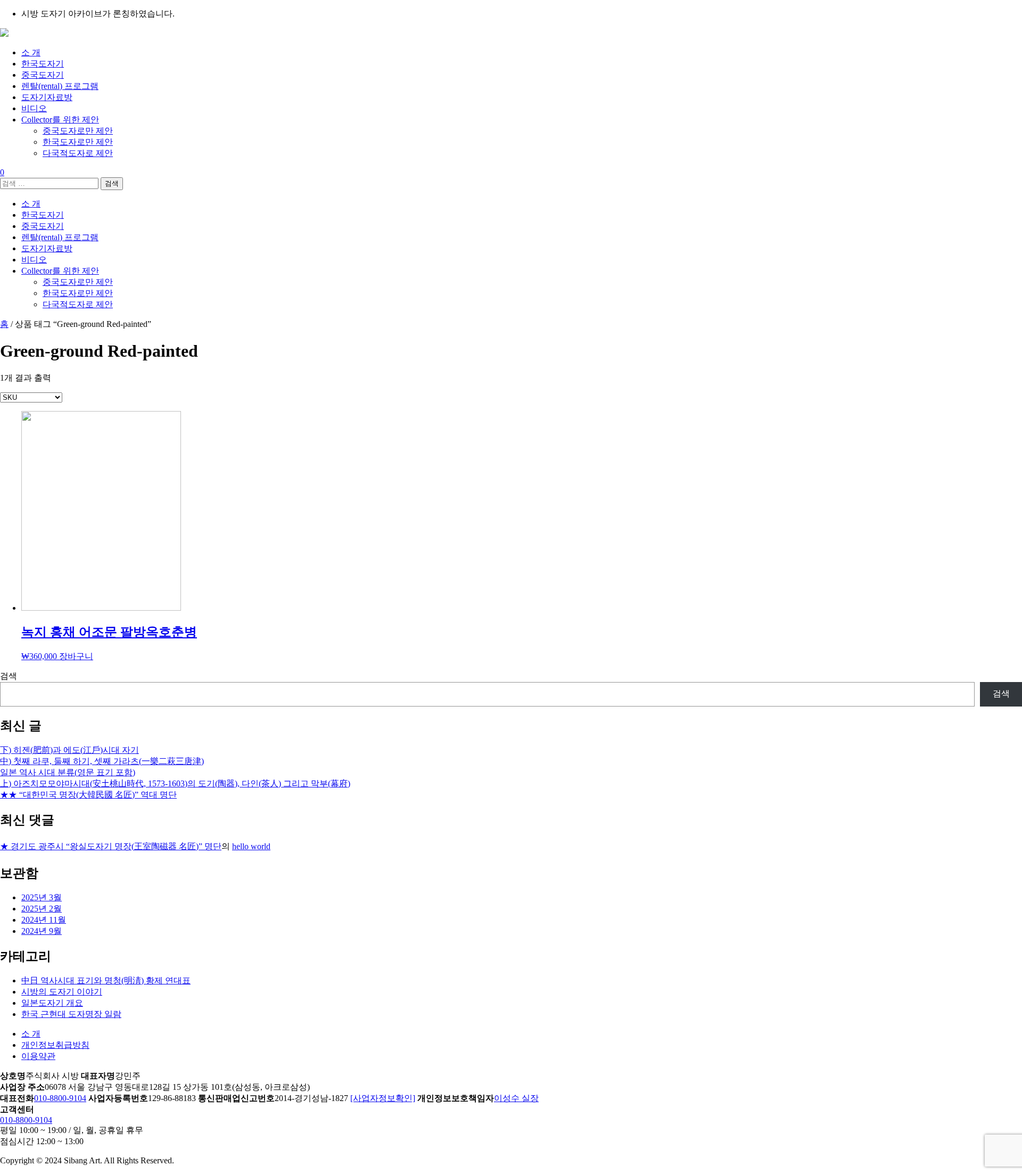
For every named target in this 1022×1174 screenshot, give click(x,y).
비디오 (34, 108)
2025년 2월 (41, 908)
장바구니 (76, 656)
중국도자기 (42, 74)
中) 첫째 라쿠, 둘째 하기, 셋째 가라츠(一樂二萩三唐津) (102, 761)
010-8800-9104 (60, 1098)
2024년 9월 (41, 930)
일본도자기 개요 (52, 1002)
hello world (251, 846)
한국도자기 (42, 63)
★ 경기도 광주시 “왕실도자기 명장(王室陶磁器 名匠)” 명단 (110, 846)
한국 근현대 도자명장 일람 (71, 1014)
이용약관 (38, 1056)
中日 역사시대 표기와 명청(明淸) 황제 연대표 (106, 980)
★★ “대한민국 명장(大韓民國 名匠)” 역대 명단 (88, 794)
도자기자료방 (46, 97)
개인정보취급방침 (55, 1044)
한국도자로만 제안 (78, 141)
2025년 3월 (41, 897)
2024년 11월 (43, 919)
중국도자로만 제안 (78, 130)
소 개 (30, 52)
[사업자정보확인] (382, 1098)
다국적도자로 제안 (78, 153)
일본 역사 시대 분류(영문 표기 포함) (67, 772)
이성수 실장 (516, 1098)
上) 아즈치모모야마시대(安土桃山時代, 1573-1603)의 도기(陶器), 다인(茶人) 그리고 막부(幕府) (175, 783)
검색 (8, 675)
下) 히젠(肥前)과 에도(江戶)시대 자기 (69, 749)
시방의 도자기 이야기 (61, 991)
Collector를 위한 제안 (60, 119)
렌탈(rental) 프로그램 (59, 86)
